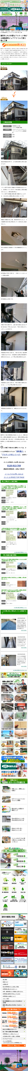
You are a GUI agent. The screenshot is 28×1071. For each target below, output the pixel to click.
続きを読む (24, 630)
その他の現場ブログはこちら (20, 670)
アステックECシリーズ (11, 454)
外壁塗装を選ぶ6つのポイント (10, 989)
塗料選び (19, 451)
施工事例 (8, 30)
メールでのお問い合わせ (14, 474)
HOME (2, 30)
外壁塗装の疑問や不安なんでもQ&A (11, 993)
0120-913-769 (14, 465)
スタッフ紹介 (6, 998)
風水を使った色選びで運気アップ (18, 809)
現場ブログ (5, 982)
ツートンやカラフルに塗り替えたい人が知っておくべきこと (18, 840)
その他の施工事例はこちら (20, 552)
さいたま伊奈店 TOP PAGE (14, 477)
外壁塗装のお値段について (9, 996)
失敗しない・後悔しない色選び (18, 789)
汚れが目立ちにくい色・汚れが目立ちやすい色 (18, 819)
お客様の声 (5, 984)
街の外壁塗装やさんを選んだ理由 (11, 986)
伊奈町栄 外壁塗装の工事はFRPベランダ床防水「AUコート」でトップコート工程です (21, 642)
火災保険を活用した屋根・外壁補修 (11, 1036)
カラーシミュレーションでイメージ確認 (18, 799)
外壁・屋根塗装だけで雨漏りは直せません (13, 991)
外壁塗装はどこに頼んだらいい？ (11, 1034)
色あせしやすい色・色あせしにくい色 (17, 829)
